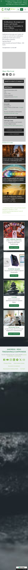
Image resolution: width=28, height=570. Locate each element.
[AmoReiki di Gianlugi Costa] (8, 9)
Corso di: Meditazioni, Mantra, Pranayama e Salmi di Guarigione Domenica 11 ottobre (13, 198)
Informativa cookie (19, 363)
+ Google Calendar (14, 130)
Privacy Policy (7, 363)
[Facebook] (3, 74)
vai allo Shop (14, 275)
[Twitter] (7, 74)
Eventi (15, 97)
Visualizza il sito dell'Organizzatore (13, 125)
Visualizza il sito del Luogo (11, 113)
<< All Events (5, 18)
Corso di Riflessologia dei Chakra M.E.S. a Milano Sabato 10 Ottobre (13, 179)
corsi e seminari (14, 305)
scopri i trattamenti (14, 333)
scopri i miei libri (14, 247)
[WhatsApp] (14, 74)
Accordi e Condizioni (14, 366)
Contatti (22, 369)
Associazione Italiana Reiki (10, 369)
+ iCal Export (14, 134)
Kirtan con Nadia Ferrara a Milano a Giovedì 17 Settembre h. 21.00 (13, 159)
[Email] (10, 74)
